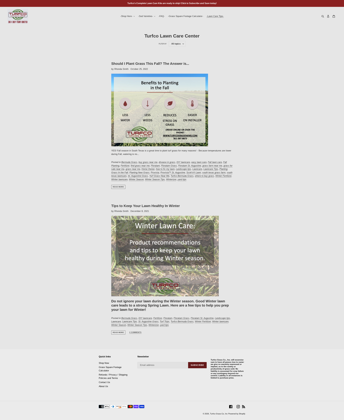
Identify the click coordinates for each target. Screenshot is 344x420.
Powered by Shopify (236, 414)
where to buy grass (204, 176)
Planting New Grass (139, 172)
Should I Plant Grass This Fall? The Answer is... (150, 64)
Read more (118, 187)
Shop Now (104, 363)
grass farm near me (212, 165)
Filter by (163, 44)
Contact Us (104, 382)
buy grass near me (148, 162)
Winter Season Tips (155, 179)
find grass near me (140, 165)
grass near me (133, 169)
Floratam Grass (169, 165)
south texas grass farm (213, 172)
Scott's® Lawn (193, 172)
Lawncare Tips (210, 169)
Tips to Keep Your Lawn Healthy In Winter (145, 206)
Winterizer (171, 179)
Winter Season (136, 179)
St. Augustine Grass (138, 176)
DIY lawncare (183, 162)
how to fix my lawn (165, 169)
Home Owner (148, 169)
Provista (155, 172)
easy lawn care (199, 162)
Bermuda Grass (129, 162)
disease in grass (167, 162)
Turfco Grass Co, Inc (219, 414)
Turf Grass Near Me (159, 176)
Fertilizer (125, 165)
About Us (103, 386)
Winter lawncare (119, 179)
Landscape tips (183, 169)
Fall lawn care (215, 162)
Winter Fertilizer (223, 176)
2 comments (135, 332)
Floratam (155, 165)
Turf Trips (164, 321)
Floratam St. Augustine (189, 165)
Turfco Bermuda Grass (182, 176)
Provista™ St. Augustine (172, 172)
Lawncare (197, 169)
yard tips (182, 179)
